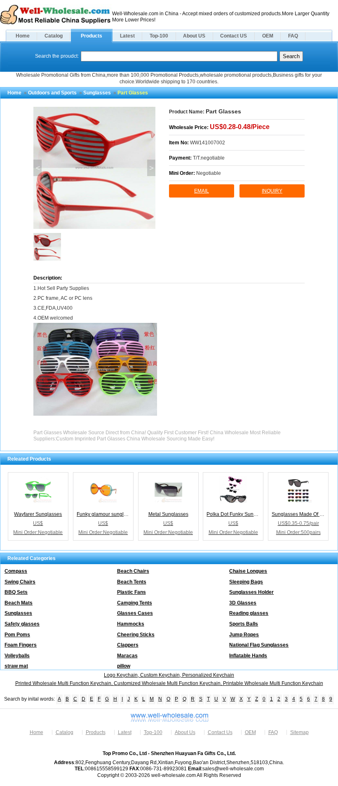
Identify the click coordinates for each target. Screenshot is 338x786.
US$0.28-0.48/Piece (240, 126)
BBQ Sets (16, 592)
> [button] (151, 167)
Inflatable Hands (248, 656)
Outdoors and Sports (52, 93)
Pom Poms (17, 635)
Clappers (127, 645)
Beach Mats (19, 603)
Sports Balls (243, 624)
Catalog (54, 36)
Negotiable (208, 173)
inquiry (272, 191)
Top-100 (159, 36)
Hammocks (130, 624)
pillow (123, 666)
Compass (16, 571)
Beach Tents (131, 582)
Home (23, 36)
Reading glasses (248, 613)
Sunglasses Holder (251, 592)
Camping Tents (134, 603)
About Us (185, 732)
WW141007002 (207, 143)
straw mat (16, 666)
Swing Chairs (20, 582)
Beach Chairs (133, 571)
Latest (127, 36)
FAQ (293, 36)
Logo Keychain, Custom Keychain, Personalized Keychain (169, 675)
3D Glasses (242, 603)
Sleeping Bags (246, 582)
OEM (267, 36)
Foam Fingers (21, 645)
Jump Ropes (244, 635)
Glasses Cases (135, 613)
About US (194, 36)
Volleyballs (17, 656)
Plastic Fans (131, 592)
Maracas (127, 656)
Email (201, 191)
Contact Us (220, 732)
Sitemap (299, 732)
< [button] (37, 167)
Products (91, 36)
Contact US (233, 36)
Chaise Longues (248, 571)
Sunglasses (97, 93)
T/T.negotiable (209, 158)
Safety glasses (22, 624)
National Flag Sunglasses (259, 645)
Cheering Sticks (136, 635)
